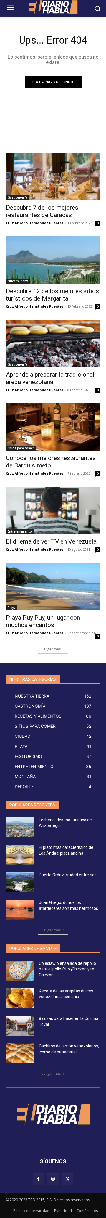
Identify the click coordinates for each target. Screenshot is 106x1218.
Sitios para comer (21, 448)
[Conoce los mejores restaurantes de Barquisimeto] (53, 427)
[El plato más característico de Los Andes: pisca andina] (20, 855)
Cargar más (51, 649)
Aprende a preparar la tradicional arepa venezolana (50, 378)
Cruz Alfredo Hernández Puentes (34, 223)
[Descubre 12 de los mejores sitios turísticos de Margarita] (53, 260)
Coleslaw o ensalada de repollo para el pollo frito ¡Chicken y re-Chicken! (67, 969)
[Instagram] (53, 1179)
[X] (67, 1179)
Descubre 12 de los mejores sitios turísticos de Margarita (52, 294)
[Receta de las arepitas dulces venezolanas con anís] (20, 998)
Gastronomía (17, 197)
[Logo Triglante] (53, 1114)
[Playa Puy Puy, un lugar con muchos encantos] (53, 586)
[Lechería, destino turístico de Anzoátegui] (20, 827)
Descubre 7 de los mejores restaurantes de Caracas (42, 211)
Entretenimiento (20, 531)
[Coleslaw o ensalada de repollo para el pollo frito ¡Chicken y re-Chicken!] (20, 971)
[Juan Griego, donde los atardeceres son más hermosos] (20, 910)
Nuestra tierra (18, 281)
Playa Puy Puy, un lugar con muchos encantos (43, 621)
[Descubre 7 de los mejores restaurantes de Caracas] (53, 176)
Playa (12, 607)
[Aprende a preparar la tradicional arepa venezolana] (53, 343)
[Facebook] (38, 1179)
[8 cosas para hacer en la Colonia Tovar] (20, 1026)
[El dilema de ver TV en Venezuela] (53, 510)
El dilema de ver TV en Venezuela (51, 541)
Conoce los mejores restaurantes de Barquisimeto (51, 461)
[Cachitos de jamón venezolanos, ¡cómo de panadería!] (20, 1053)
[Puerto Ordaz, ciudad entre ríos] (20, 882)
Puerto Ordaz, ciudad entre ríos (68, 874)
